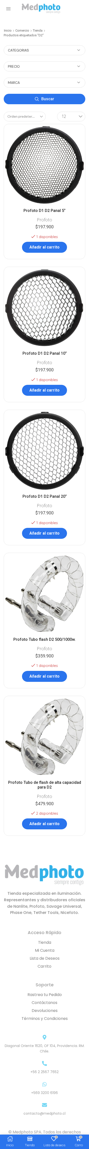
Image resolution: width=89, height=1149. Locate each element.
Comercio (22, 30)
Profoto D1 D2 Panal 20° (44, 496)
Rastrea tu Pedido (44, 995)
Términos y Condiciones (45, 1018)
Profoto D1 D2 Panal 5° (44, 210)
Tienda (38, 30)
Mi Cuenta (44, 950)
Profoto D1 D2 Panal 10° (44, 353)
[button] (8, 8)
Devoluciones (45, 1010)
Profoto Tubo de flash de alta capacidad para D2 (44, 785)
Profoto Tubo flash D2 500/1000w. (44, 639)
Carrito (44, 966)
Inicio (8, 30)
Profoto (44, 220)
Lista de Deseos (45, 958)
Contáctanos (44, 1002)
